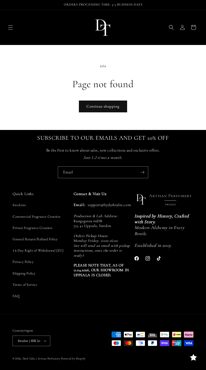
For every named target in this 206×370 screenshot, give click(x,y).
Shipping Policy (24, 273)
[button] (10, 27)
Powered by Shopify (73, 358)
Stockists (19, 205)
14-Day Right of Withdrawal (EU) (38, 250)
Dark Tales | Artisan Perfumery (42, 358)
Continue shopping (103, 106)
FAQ (16, 296)
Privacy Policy (23, 261)
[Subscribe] (142, 172)
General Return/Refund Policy (35, 239)
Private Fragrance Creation (33, 227)
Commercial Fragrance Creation (36, 216)
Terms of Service (25, 284)
